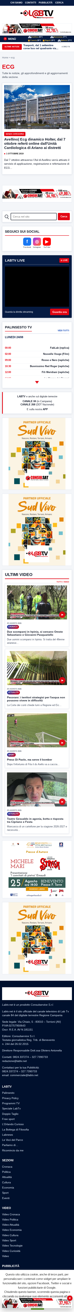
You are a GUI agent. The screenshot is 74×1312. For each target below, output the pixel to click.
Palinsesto (8, 1092)
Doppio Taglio (10, 1113)
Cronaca (7, 1166)
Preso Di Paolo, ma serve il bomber (29, 759)
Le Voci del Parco (12, 1139)
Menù (10, 38)
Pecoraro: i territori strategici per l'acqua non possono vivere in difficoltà (36, 699)
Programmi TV (11, 1103)
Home (5, 57)
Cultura (6, 1182)
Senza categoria (15, 134)
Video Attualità (10, 1224)
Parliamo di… (10, 1145)
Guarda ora (59, 311)
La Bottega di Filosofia (15, 1129)
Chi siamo (16, 2)
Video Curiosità (11, 1250)
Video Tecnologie (12, 1245)
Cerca (59, 2)
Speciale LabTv (11, 1108)
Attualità (7, 1177)
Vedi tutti (63, 330)
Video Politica (10, 1219)
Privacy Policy (10, 1098)
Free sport (8, 1119)
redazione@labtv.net (14, 1061)
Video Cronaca (11, 1214)
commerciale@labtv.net (24, 1075)
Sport (5, 1192)
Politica (6, 1171)
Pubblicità (46, 2)
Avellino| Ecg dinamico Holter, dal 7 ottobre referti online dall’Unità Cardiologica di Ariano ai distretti (34, 143)
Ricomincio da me (13, 1150)
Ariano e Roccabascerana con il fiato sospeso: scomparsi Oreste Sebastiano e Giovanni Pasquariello (40, 47)
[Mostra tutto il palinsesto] (37, 382)
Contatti (30, 2)
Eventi (5, 1198)
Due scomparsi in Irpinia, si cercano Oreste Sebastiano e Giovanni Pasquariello (35, 633)
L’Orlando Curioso (13, 1124)
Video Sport (9, 1240)
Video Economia (12, 1229)
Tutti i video (63, 582)
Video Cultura (10, 1235)
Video (5, 1256)
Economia (8, 1187)
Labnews (7, 1134)
